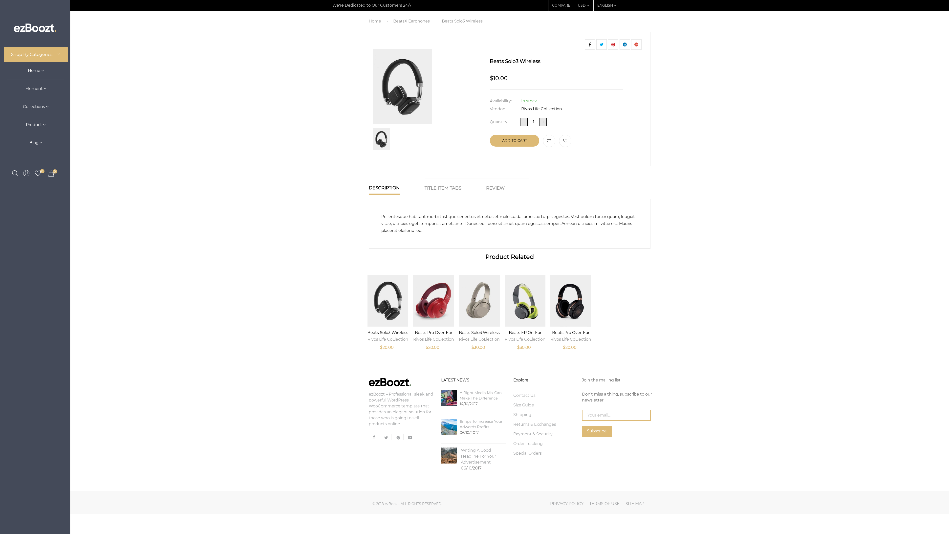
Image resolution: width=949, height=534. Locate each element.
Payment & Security (533, 434)
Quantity (498, 122)
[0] (38, 173)
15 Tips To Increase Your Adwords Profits (481, 427)
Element (34, 88)
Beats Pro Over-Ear (433, 332)
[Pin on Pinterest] (636, 44)
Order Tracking (528, 443)
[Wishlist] (565, 140)
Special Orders (527, 453)
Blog (34, 142)
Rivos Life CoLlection (541, 109)
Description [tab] (384, 188)
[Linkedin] (625, 44)
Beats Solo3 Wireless (387, 332)
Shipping (522, 414)
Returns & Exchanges (534, 424)
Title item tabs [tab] (443, 188)
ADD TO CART (514, 140)
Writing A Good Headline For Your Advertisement (478, 459)
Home (34, 70)
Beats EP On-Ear (525, 332)
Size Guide (523, 405)
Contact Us (524, 395)
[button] (582, 5)
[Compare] (549, 140)
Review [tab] (495, 188)
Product (34, 124)
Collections (34, 106)
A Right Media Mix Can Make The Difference (481, 398)
